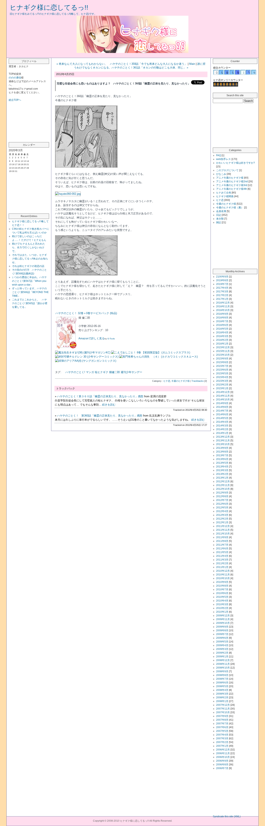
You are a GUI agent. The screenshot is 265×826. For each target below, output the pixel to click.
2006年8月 (222, 764)
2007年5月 (222, 731)
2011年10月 (223, 533)
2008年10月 (223, 667)
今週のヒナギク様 (180, 381)
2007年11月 (223, 708)
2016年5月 (222, 328)
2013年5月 (222, 462)
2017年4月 (222, 287)
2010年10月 (223, 578)
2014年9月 (222, 403)
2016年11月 (223, 306)
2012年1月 (222, 522)
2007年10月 (223, 712)
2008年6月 (222, 682)
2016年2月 (222, 340)
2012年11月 (223, 485)
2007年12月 (223, 705)
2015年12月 (223, 347)
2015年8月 (222, 362)
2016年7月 (222, 321)
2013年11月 (223, 440)
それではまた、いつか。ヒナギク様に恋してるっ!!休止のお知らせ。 (30, 258)
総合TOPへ (15, 99)
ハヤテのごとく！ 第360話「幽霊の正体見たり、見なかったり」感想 (99, 415)
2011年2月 (222, 563)
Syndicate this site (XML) (227, 816)
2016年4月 (222, 332)
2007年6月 (222, 727)
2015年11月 (223, 351)
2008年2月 (222, 697)
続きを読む (109, 404)
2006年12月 (223, 749)
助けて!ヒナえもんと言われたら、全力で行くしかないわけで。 (28, 247)
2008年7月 (222, 678)
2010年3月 (222, 604)
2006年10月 (223, 757)
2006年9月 (222, 760)
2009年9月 (222, 626)
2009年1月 (222, 656)
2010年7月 (222, 589)
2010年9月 (222, 582)
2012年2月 (222, 518)
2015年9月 (222, 358)
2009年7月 (222, 634)
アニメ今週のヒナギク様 (229, 177)
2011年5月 (222, 552)
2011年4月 (222, 556)
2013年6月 (222, 459)
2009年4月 (222, 645)
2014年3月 (222, 425)
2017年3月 (222, 291)
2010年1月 (222, 611)
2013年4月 (222, 466)
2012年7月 (222, 500)
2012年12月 (223, 481)
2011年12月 (223, 526)
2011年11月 (223, 529)
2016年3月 (222, 336)
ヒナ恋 (166, 381)
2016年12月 (223, 302)
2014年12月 (223, 392)
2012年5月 (222, 507)
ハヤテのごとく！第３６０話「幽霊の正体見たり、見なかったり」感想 (100, 396)
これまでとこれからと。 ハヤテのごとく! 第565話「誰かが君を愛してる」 (29, 303)
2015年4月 (222, 377)
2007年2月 (222, 742)
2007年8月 (222, 719)
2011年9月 (222, 537)
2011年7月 (222, 544)
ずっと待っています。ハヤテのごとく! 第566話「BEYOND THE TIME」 (30, 292)
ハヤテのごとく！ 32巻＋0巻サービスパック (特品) (86, 313)
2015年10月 (223, 354)
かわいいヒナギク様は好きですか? (235, 162)
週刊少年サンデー (131, 372)
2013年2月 (222, 474)
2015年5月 (222, 373)
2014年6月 (222, 414)
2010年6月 (222, 593)
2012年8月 (222, 496)
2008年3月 (222, 693)
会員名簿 (221, 211)
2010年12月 (223, 570)
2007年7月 (222, 723)
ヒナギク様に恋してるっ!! (49, 7)
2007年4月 (222, 734)
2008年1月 (222, 701)
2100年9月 (222, 276)
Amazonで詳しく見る (91, 338)
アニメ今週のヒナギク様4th (231, 188)
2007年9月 (222, 716)
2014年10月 (223, 399)
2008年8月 (222, 675)
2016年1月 (222, 343)
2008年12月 (223, 660)
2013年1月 (222, 477)
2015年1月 (222, 388)
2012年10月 (223, 488)
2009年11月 (223, 619)
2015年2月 (222, 384)
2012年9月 (222, 492)
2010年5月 (222, 596)
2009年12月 (223, 615)
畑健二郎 (114, 372)
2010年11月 (223, 574)
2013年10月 (223, 444)
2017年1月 (222, 299)
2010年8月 (222, 585)
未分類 (220, 218)
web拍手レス (223, 159)
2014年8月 (222, 407)
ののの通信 (15, 77)
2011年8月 (222, 541)
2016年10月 (223, 310)
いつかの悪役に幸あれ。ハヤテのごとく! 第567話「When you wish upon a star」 (29, 281)
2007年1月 (222, 745)
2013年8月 (222, 451)
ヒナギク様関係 (225, 196)
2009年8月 (222, 630)
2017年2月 (222, 295)
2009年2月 (222, 652)
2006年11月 (223, 753)
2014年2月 (222, 429)
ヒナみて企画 (223, 192)
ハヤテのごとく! (75, 372)
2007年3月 (222, 738)
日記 (218, 215)
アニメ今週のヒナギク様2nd (232, 181)
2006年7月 (222, 768)
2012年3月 (222, 515)
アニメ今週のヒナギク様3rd (231, 185)
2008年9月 (222, 671)
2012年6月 (222, 503)
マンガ (90, 372)
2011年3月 (222, 559)
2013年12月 (223, 436)
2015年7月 (222, 366)
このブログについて (227, 170)
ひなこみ (221, 174)
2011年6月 (222, 548)
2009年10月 (223, 623)
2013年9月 (222, 448)
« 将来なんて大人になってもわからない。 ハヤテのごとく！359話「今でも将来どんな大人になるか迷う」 (122, 63)
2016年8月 (222, 317)
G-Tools (111, 338)
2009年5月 (222, 641)
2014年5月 (222, 418)
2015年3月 (222, 380)
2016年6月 (222, 325)
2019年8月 (222, 280)
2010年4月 (222, 600)
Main (192, 63)
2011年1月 (222, 567)
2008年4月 (222, 690)
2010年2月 (222, 608)
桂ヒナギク (101, 372)
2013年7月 (222, 455)
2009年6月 (222, 637)
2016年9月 (222, 313)
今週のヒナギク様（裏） (229, 207)
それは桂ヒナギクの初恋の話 (28, 266)
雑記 (218, 222)
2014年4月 (222, 421)
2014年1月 (222, 433)
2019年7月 (222, 284)
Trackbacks (198, 381)
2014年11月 (223, 395)
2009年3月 (222, 649)
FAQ (218, 155)
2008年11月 (223, 664)
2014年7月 (222, 410)
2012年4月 (222, 511)
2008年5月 (222, 686)
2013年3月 (222, 470)
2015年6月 (222, 369)
